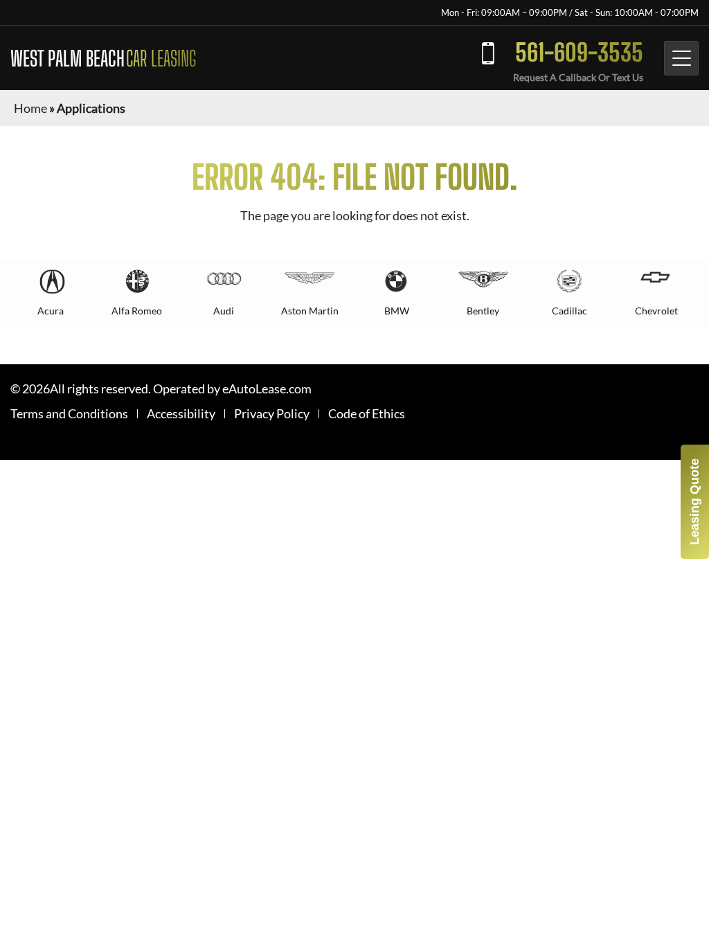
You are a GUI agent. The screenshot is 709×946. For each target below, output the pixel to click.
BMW (396, 310)
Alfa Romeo (136, 310)
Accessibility (181, 413)
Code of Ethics (366, 413)
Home (30, 108)
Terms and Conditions (69, 413)
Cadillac (569, 310)
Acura (50, 310)
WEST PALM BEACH (103, 58)
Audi (223, 310)
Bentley (483, 310)
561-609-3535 (579, 52)
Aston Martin (310, 310)
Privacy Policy (271, 413)
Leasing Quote (694, 501)
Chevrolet (656, 310)
